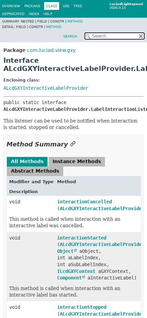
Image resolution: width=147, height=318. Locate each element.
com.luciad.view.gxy (51, 50)
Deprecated (13, 14)
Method (75, 21)
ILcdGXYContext (76, 271)
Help (47, 14)
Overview (11, 6)
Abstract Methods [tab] (35, 171)
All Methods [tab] (27, 161)
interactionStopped (81, 307)
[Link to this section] (73, 144)
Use (66, 6)
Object (65, 251)
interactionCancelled (84, 201)
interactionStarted (81, 238)
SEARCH (70, 36)
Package (32, 6)
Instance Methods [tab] (77, 161)
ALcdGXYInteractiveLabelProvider (45, 88)
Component (69, 277)
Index (34, 14)
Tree (78, 6)
